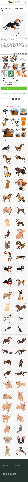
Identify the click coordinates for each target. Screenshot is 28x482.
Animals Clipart (14, 39)
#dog (10, 93)
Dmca (4, 467)
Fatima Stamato (14, 38)
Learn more (12, 47)
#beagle (6, 93)
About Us (4, 463)
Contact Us (5, 470)
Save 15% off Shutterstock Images (18, 53)
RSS (15, 467)
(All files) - (7, 84)
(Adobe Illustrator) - (9, 82)
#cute (2, 93)
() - (9, 78)
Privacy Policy (5, 465)
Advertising (17, 463)
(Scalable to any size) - (10, 80)
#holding (14, 93)
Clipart (8, 39)
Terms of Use (17, 465)
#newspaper (19, 93)
